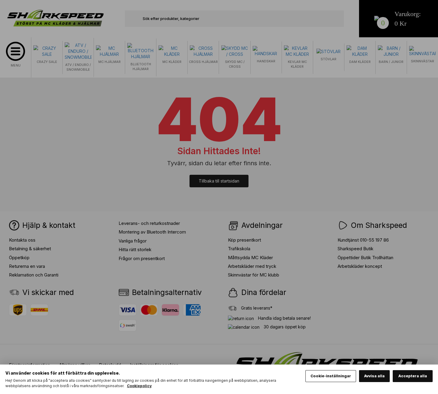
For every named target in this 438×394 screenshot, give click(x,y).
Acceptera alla (412, 376)
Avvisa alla (374, 376)
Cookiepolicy (139, 386)
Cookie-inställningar (330, 376)
